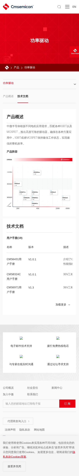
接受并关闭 (14, 466)
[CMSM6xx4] (54, 192)
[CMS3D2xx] (37, 173)
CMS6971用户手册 (14, 290)
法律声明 (10, 429)
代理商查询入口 (18, 421)
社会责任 (32, 387)
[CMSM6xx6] (66, 198)
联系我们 (32, 394)
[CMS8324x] (27, 198)
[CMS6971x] (23, 192)
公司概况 (8, 387)
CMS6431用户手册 (14, 261)
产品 (16, 67)
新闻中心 (57, 387)
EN (74, 6)
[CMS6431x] (35, 198)
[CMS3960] (18, 184)
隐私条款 (24, 429)
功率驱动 (29, 67)
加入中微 (8, 394)
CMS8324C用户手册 (14, 276)
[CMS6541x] (35, 192)
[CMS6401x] (35, 204)
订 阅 (67, 403)
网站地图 (39, 429)
